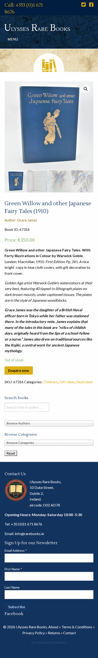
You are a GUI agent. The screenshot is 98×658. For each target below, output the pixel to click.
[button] (86, 89)
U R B (37, 28)
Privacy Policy (33, 633)
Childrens (50, 382)
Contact (69, 633)
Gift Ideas (67, 382)
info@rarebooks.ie (29, 533)
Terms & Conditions (77, 627)
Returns (54, 633)
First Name (13, 569)
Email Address (16, 550)
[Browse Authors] (49, 423)
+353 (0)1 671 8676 (26, 524)
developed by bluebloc (49, 642)
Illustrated (84, 382)
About (53, 627)
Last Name (12, 587)
